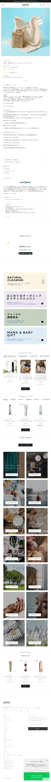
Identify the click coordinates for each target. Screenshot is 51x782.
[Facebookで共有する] (8, 69)
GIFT (21, 399)
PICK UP (33, 356)
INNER (29, 399)
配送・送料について (7, 764)
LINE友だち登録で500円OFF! (37, 777)
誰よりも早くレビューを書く (25, 253)
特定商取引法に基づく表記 (9, 762)
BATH (36, 399)
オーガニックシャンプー (8, 721)
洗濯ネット (7, 173)
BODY (13, 399)
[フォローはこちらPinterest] (17, 710)
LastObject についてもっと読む (9, 193)
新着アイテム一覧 (7, 717)
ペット (5, 732)
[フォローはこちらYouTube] (21, 710)
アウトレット (6, 738)
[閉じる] (47, 774)
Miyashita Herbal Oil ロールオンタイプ (10, 377)
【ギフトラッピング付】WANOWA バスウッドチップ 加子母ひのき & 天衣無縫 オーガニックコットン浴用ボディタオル (25, 378)
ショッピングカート (7, 743)
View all (25, 388)
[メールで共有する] (13, 69)
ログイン (5, 741)
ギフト (5, 736)
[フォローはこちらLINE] (28, 710)
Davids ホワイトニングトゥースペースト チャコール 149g (10, 421)
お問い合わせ (6, 758)
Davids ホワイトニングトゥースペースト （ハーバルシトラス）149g (40, 677)
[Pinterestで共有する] (11, 69)
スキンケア (6, 728)
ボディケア (6, 724)
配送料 (9, 77)
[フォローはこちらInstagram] (11, 710)
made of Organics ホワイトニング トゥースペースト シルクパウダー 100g (25, 421)
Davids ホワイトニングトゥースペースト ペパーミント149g (40, 421)
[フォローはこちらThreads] (14, 710)
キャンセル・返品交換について (10, 766)
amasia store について (8, 747)
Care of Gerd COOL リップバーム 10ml (10, 677)
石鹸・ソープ (6, 726)
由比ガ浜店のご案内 (7, 768)
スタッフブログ (7, 753)
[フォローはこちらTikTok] (24, 710)
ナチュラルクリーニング (10, 170)
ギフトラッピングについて (9, 745)
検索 (4, 715)
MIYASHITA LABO (10, 375)
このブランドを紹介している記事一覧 (12, 162)
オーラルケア (6, 730)
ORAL (5, 399)
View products (11, 474)
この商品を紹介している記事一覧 (11, 159)
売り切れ (25, 80)
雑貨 (4, 734)
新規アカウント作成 (7, 740)
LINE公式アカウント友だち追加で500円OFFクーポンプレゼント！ (25, 1)
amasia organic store (25, 375)
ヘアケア (5, 722)
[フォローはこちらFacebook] (4, 710)
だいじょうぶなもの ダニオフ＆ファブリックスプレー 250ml (25, 677)
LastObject (7, 168)
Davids (10, 418)
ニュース (5, 749)
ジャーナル (6, 751)
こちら (12, 106)
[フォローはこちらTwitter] (7, 710)
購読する (38, 728)
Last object (6, 60)
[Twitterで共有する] (10, 69)
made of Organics (25, 418)
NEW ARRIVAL (9, 356)
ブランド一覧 (6, 719)
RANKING (23, 356)
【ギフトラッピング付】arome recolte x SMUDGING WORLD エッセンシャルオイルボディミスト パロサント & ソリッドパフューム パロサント (41, 378)
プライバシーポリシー (8, 760)
